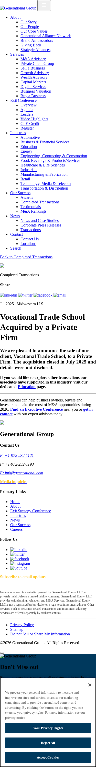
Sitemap (16, 629)
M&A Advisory (33, 59)
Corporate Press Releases (40, 225)
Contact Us (29, 239)
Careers (16, 529)
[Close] (2, 653)
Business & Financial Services (44, 142)
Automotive (30, 137)
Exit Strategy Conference (30, 511)
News (15, 216)
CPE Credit (29, 123)
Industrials (28, 170)
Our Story (28, 22)
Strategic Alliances (35, 49)
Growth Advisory (34, 73)
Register (27, 128)
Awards (26, 197)
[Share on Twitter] (26, 295)
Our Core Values (34, 31)
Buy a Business (33, 96)
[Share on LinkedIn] (9, 295)
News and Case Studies (39, 220)
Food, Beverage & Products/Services (50, 160)
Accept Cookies (48, 757)
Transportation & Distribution (44, 188)
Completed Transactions (39, 202)
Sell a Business (32, 68)
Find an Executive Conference (36, 409)
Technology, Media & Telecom (45, 183)
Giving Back (30, 45)
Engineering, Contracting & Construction (53, 156)
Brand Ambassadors (36, 40)
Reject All (48, 743)
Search (15, 248)
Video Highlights (34, 119)
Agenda (26, 109)
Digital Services (33, 86)
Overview (28, 105)
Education (28, 146)
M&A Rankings (33, 211)
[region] (48, 722)
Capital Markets (33, 82)
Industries (18, 133)
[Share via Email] (60, 295)
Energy (26, 151)
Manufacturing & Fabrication (44, 174)
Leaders (26, 114)
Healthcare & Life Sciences (42, 165)
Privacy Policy (22, 625)
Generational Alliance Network (45, 36)
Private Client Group (37, 63)
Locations (28, 243)
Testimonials (30, 206)
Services (17, 54)
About (15, 17)
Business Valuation (35, 91)
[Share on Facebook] (44, 295)
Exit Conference (23, 100)
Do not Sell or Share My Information (40, 634)
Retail (25, 179)
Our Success (20, 193)
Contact (16, 234)
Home (15, 501)
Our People (29, 26)
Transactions (30, 230)
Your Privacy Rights (48, 728)
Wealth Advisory (34, 77)
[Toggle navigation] (44, 5)
